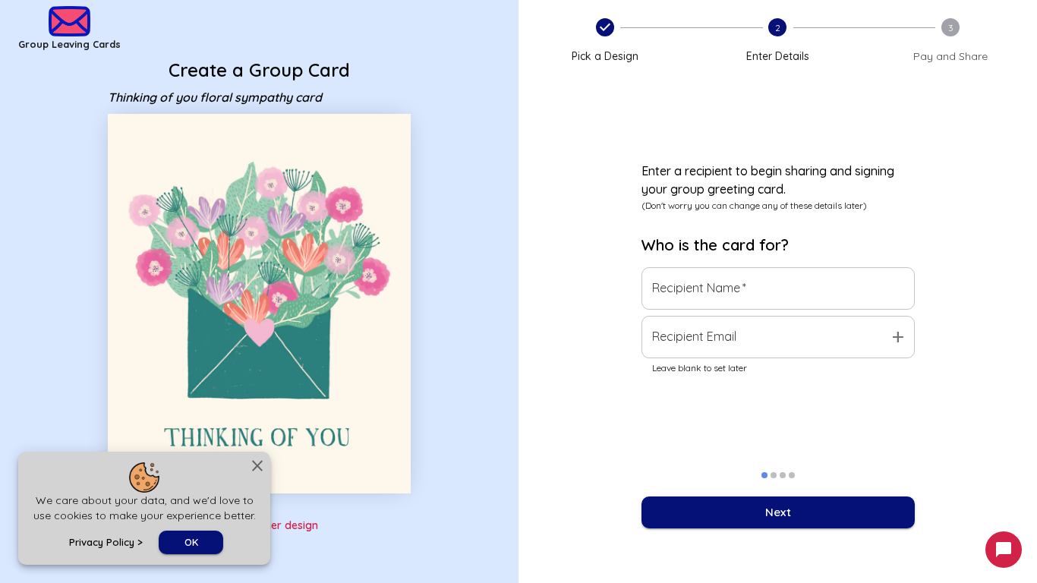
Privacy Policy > (106, 542)
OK (191, 542)
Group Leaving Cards (69, 44)
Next (778, 512)
